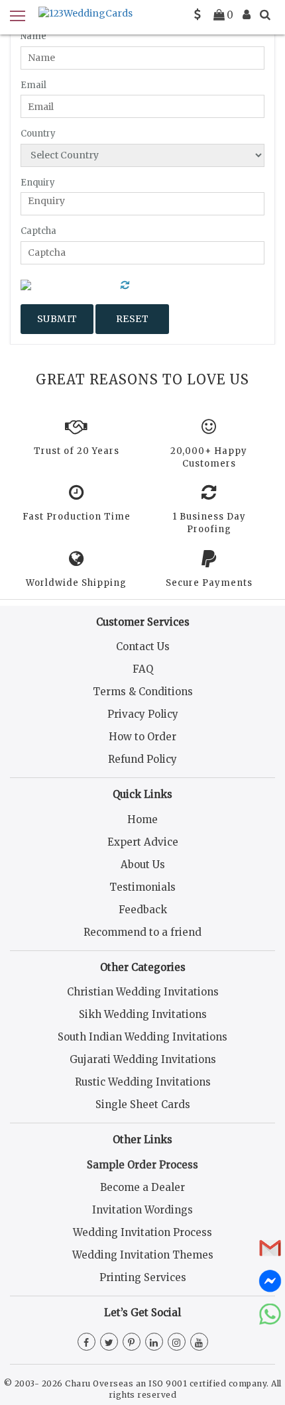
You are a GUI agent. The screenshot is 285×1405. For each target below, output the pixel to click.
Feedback (143, 909)
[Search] (265, 15)
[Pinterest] (131, 1343)
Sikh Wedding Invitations (143, 1014)
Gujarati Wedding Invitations (143, 1059)
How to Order (142, 736)
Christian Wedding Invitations (143, 991)
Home (142, 819)
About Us (143, 864)
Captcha (38, 231)
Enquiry (38, 182)
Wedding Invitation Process (142, 1232)
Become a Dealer (142, 1187)
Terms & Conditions (143, 691)
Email (33, 85)
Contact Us (143, 646)
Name (33, 36)
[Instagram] (176, 1343)
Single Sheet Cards (142, 1104)
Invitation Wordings (142, 1210)
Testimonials (142, 887)
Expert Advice (142, 842)
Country (38, 133)
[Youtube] (199, 1343)
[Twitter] (109, 1343)
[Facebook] (86, 1343)
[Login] (246, 15)
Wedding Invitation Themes (142, 1255)
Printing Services (142, 1277)
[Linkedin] (154, 1343)
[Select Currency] (197, 15)
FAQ (143, 669)
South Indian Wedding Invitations (142, 1037)
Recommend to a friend (142, 932)
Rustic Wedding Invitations (143, 1082)
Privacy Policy (142, 714)
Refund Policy (142, 759)
